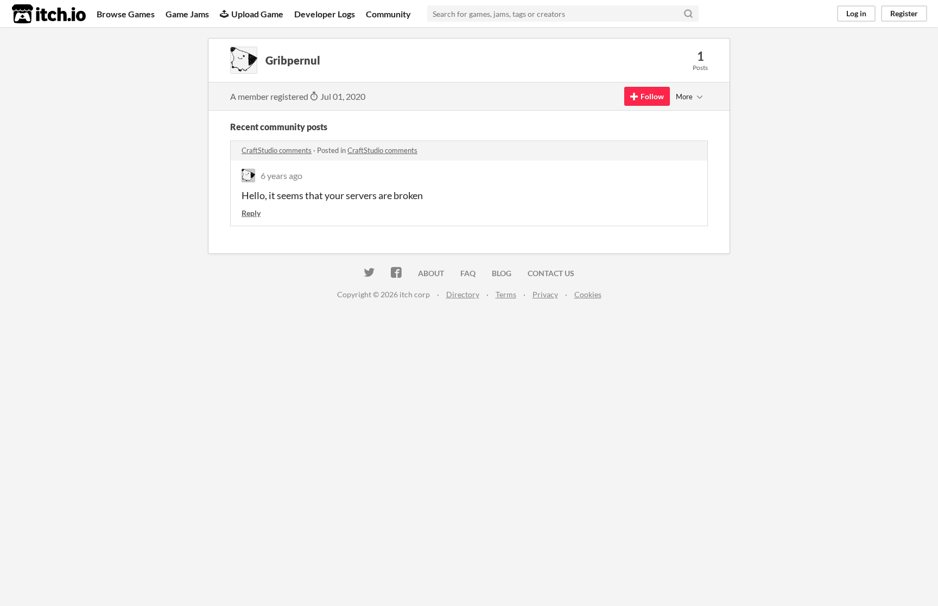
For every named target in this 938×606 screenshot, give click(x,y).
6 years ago (281, 175)
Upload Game (257, 14)
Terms (506, 294)
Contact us (551, 273)
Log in (856, 13)
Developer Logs (324, 14)
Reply (251, 213)
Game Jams (187, 14)
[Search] (688, 13)
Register (904, 13)
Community (388, 14)
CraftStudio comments (277, 150)
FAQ (468, 273)
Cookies (587, 294)
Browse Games (126, 14)
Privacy (545, 294)
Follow (652, 96)
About (431, 273)
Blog (501, 273)
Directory (462, 294)
